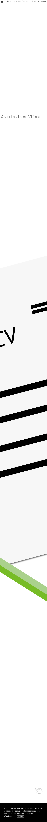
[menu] (2, 2)
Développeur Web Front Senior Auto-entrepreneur (26, 1)
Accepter (20, 816)
